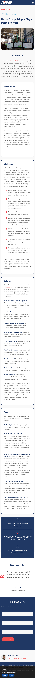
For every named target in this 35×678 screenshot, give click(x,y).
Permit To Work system (17, 61)
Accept (4, 675)
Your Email (6, 619)
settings (13, 672)
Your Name (6, 610)
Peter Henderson (13, 656)
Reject (11, 675)
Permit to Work (8, 287)
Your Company (7, 628)
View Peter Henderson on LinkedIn (17, 658)
